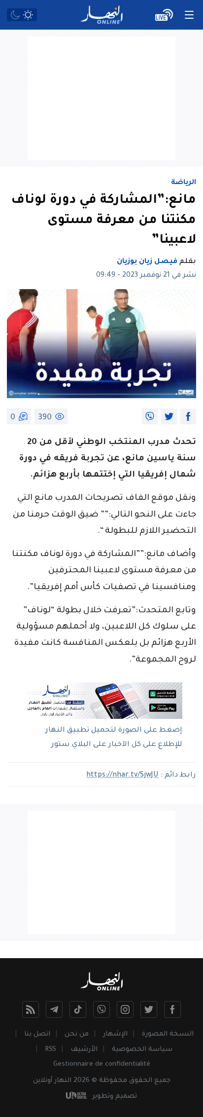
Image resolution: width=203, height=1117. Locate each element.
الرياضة (183, 183)
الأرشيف (84, 1049)
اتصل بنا (37, 1034)
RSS (50, 1049)
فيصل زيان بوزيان (147, 262)
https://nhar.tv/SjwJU (122, 776)
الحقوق (140, 1080)
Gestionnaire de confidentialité (101, 1064)
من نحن (77, 1034)
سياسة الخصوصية (142, 1049)
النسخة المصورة (168, 1034)
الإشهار (115, 1034)
